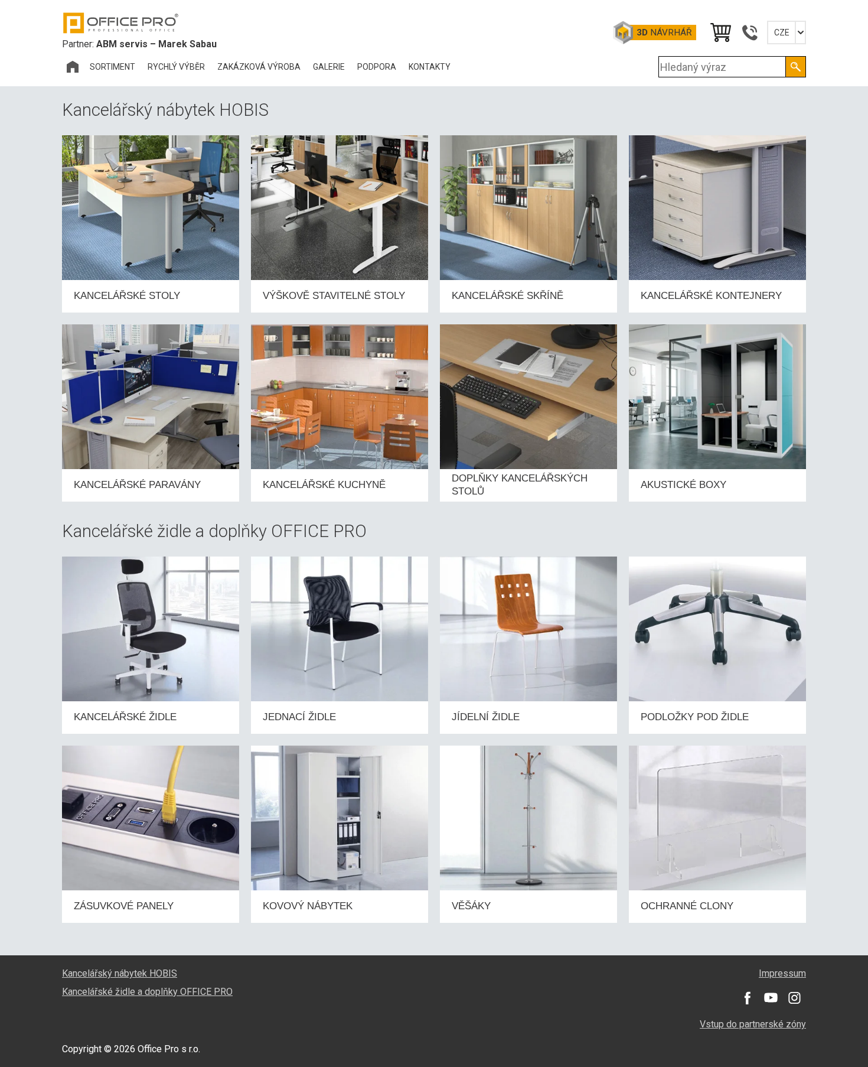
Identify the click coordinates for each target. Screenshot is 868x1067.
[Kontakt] (749, 32)
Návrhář (664, 32)
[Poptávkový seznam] (720, 32)
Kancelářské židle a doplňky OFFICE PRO (147, 991)
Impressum (782, 973)
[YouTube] (770, 998)
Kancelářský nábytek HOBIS (119, 973)
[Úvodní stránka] (72, 66)
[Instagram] (794, 998)
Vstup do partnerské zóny (753, 1024)
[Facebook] (747, 998)
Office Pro (121, 23)
